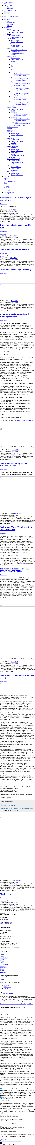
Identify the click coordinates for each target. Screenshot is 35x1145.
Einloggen (3, 979)
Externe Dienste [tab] (4, 1100)
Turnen (2, 970)
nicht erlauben (17, 1004)
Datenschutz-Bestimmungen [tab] (8, 1131)
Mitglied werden (8, 2)
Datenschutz (3, 1139)
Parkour (2, 966)
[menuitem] (19, 2)
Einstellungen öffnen (27, 1004)
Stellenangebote (8, 4)
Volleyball (3, 972)
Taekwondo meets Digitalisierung (15, 270)
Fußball (2, 961)
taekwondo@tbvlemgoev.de (25, 420)
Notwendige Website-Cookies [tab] (8, 1038)
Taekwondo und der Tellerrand (14, 249)
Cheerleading (4, 958)
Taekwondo (3, 204)
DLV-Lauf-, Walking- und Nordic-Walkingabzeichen (15, 315)
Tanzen (2, 969)
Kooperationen (8, 5)
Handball (2, 962)
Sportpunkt (10, 8)
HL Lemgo (7, 12)
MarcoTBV (13, 211)
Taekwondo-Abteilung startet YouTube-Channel (13, 464)
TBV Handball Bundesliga (11, 10)
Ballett (2, 954)
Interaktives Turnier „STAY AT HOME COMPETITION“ (14, 570)
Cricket (2, 959)
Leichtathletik (4, 964)
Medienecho (5, 894)
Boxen (2, 956)
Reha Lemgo (11, 7)
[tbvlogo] (9, 16)
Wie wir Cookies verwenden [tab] (8, 1015)
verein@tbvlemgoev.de (6, 923)
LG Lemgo (7, 13)
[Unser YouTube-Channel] (17, 477)
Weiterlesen (3, 234)
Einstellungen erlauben (6, 1004)
